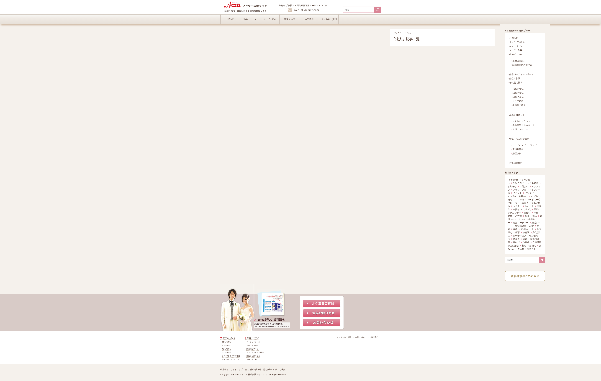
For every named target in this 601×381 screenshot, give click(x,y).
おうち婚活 (532, 183)
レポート (529, 206)
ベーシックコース (253, 342)
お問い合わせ (360, 337)
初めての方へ (515, 54)
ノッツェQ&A (516, 50)
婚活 (534, 216)
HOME (231, 19)
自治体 (526, 242)
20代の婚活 (226, 342)
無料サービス (519, 235)
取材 (510, 216)
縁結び (516, 242)
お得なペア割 (251, 359)
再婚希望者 (517, 149)
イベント (517, 193)
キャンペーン (515, 46)
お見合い (524, 186)
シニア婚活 (517, 101)
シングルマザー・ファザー (525, 145)
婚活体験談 (289, 19)
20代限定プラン (252, 349)
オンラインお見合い (517, 196)
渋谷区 (526, 232)
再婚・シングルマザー (230, 359)
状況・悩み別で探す (519, 139)
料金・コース (250, 19)
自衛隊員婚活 (515, 163)
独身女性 (533, 235)
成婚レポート (527, 229)
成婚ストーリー (520, 129)
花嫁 (524, 245)
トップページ (397, 33)
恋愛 (531, 226)
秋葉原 (516, 239)
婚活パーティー (520, 222)
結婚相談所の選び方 (522, 65)
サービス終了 (521, 203)
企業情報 (309, 19)
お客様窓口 (373, 337)
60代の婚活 (518, 97)
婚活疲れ (516, 153)
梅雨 (517, 232)
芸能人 (532, 245)
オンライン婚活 (517, 42)
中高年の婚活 (519, 105)
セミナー (517, 206)
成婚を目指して (517, 114)
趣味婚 (520, 249)
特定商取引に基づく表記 (274, 369)
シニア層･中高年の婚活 (231, 356)
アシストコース (252, 346)
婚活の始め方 (519, 60)
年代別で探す (515, 82)
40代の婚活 (518, 89)
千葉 (536, 212)
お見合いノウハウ (521, 121)
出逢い (527, 212)
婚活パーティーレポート (521, 74)
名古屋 (518, 216)
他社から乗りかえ (253, 356)
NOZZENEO (518, 183)
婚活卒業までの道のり (523, 125)
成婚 (515, 229)
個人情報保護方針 (253, 369)
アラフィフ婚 (519, 189)
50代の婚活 (518, 93)
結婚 (525, 239)
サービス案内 (269, 19)
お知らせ (513, 38)
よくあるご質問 (329, 19)
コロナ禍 (519, 199)
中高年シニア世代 (522, 209)
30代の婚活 (226, 346)
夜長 (527, 216)
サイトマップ (237, 369)
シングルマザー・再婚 (255, 352)
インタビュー (531, 193)
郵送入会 (531, 249)
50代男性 (513, 180)
